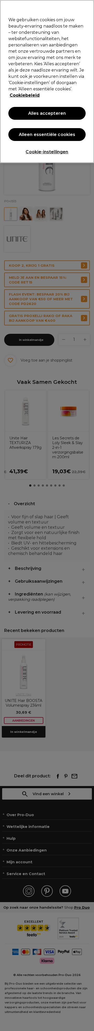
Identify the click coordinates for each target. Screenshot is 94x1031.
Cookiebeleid (25, 95)
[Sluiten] (87, 7)
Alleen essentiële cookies (47, 134)
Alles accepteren (47, 113)
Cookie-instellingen (47, 151)
